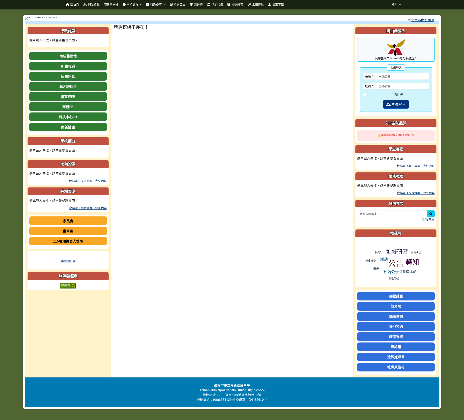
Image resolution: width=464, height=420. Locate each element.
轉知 (412, 261)
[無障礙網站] (68, 285)
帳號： (369, 76)
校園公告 (179, 4)
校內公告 (391, 271)
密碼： (369, 86)
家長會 (68, 220)
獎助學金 (394, 278)
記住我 (398, 94)
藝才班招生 (68, 86)
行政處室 (156, 4)
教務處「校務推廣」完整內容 (416, 193)
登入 (394, 4)
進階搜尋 (428, 219)
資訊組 (396, 346)
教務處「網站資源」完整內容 (88, 208)
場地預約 (396, 326)
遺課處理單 (396, 356)
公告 (396, 262)
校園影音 (237, 4)
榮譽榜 (198, 4)
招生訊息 (68, 76)
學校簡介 (132, 4)
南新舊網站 (111, 4)
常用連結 (258, 4)
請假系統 (396, 336)
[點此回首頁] (232, 18)
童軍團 (68, 230)
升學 (378, 252)
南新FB (68, 106)
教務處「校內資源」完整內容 (88, 181)
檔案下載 (278, 4)
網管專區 (416, 252)
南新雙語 (68, 126)
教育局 (396, 306)
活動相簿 (217, 4)
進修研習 (397, 251)
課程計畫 (396, 295)
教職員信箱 (396, 366)
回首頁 (74, 4)
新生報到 (68, 66)
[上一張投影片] (33, 18)
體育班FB (68, 96)
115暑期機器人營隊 (68, 241)
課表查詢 (396, 316)
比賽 (412, 271)
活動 (384, 259)
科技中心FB (68, 116)
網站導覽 (94, 4)
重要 (376, 268)
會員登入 (398, 104)
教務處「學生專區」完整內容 (416, 166)
